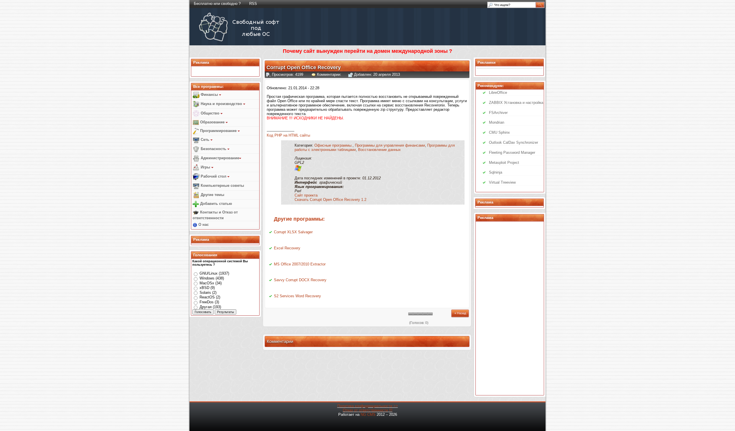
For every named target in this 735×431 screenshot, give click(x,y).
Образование (212, 122)
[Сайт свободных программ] (240, 41)
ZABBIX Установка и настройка (516, 102)
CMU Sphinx (499, 132)
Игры (205, 167)
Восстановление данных (379, 149)
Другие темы (212, 195)
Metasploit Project (504, 162)
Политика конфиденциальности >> (367, 406)
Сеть (205, 139)
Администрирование (219, 158)
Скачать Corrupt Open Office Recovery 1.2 (330, 199)
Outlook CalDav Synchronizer (513, 142)
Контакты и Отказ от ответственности (215, 215)
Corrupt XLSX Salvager (293, 232)
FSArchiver (498, 112)
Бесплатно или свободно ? (217, 3)
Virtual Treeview (502, 182)
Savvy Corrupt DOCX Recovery (300, 280)
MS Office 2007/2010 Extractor (300, 264)
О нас (203, 224)
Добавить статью (215, 203)
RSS (253, 3)
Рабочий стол (213, 176)
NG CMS (368, 414)
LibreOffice (498, 92)
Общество (210, 113)
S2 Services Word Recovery (297, 296)
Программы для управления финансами (390, 145)
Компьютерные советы (222, 185)
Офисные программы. (333, 145)
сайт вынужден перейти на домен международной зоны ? (377, 51)
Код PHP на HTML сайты (288, 135)
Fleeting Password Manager (512, 152)
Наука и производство (221, 104)
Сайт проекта (306, 195)
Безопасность (213, 149)
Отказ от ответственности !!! (367, 410)
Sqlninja (495, 172)
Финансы (209, 94)
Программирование (218, 131)
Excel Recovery (287, 248)
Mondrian (496, 122)
